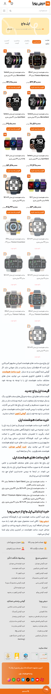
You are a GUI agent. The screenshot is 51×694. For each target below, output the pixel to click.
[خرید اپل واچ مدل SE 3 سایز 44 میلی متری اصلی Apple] (13, 143)
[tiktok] (28, 679)
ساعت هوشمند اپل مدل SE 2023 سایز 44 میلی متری (38, 240)
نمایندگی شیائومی (41, 635)
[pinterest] (18, 679)
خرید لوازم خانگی (19, 587)
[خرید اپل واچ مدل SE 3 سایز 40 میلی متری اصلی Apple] (37, 185)
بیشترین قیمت (17, 41)
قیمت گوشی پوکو (41, 592)
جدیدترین (36, 42)
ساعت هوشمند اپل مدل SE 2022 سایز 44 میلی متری (14, 277)
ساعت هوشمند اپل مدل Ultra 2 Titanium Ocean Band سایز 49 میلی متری (38, 313)
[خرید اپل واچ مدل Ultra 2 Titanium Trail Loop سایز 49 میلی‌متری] (13, 299)
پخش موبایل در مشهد (40, 626)
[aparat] (42, 679)
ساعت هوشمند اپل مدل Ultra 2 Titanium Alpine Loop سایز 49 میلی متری (38, 74)
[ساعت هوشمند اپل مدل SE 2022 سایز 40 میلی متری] (37, 262)
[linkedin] (32, 679)
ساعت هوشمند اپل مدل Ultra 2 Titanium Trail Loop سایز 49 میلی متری (14, 313)
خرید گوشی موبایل (41, 563)
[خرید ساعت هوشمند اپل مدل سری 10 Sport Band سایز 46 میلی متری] (13, 101)
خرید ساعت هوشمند (18, 578)
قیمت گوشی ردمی (41, 583)
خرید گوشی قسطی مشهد (39, 621)
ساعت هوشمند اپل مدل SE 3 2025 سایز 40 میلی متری (39, 199)
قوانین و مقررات (42, 631)
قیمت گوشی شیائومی (40, 568)
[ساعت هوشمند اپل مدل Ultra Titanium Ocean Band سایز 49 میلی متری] (13, 226)
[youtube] (37, 679)
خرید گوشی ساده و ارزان (17, 621)
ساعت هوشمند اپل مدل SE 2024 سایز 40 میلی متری (38, 349)
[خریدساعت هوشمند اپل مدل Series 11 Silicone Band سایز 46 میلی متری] (13, 60)
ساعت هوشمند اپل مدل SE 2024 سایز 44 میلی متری (14, 199)
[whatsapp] (13, 679)
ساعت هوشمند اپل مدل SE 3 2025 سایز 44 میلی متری (15, 157)
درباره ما (44, 607)
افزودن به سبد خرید (37, 87)
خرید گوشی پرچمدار (18, 616)
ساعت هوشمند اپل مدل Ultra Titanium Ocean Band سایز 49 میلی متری (15, 240)
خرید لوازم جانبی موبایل (17, 563)
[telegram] (23, 679)
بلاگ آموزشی (43, 611)
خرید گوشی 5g (20, 631)
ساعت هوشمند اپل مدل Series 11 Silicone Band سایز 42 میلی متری (38, 115)
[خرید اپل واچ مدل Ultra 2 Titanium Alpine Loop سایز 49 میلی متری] (37, 60)
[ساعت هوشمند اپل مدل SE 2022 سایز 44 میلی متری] (13, 262)
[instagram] (9, 679)
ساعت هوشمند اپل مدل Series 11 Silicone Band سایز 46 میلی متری (14, 74)
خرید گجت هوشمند (18, 568)
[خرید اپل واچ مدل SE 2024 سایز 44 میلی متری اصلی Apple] (13, 185)
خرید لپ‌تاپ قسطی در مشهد (38, 616)
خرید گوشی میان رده (18, 626)
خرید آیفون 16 (20, 573)
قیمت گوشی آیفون (41, 573)
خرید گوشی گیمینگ (18, 611)
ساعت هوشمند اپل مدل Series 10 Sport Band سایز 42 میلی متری (38, 157)
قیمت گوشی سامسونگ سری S (15, 583)
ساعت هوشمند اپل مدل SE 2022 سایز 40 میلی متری (38, 277)
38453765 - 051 (25, 674)
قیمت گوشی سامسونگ (39, 578)
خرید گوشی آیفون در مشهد (16, 592)
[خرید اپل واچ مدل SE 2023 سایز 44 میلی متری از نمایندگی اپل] (37, 226)
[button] (11, 3)
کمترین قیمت (6, 41)
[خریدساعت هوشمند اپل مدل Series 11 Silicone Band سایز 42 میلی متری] (37, 101)
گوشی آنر (44, 587)
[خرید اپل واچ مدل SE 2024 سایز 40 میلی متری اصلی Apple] (37, 335)
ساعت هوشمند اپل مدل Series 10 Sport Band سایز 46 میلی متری (14, 115)
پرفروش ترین (26, 41)
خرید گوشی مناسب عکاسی (16, 607)
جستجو (24, 691)
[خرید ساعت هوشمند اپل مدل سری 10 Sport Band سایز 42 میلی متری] (37, 143)
